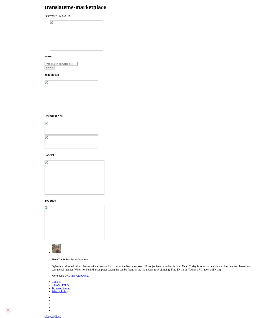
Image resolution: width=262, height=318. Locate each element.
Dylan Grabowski (78, 275)
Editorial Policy (60, 284)
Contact (56, 281)
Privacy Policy (60, 291)
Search (49, 67)
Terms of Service (61, 288)
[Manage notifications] (8, 310)
